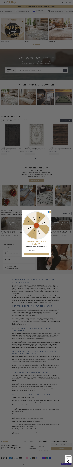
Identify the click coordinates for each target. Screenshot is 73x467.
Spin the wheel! (36, 254)
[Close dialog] (49, 212)
